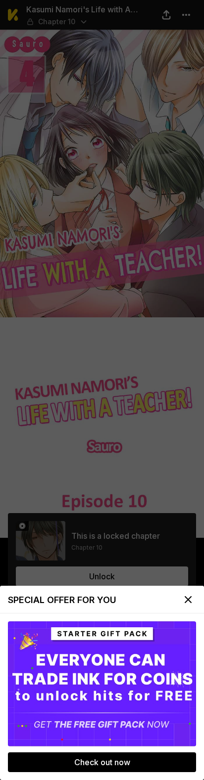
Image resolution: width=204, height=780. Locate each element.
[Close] (188, 599)
